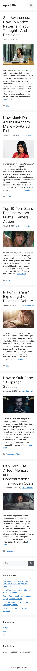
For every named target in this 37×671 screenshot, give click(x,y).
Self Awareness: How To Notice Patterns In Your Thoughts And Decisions (16, 26)
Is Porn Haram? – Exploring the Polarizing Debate (18, 296)
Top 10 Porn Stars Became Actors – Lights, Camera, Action (18, 215)
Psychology (10, 454)
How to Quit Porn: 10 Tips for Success (18, 382)
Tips (7, 106)
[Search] (31, 563)
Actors (8, 197)
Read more (7, 99)
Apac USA (9, 5)
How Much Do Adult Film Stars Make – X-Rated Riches (16, 124)
